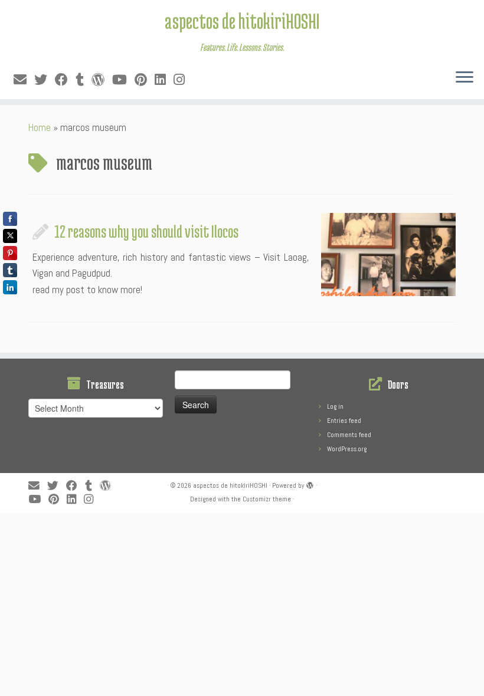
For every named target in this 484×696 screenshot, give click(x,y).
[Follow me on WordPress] (101, 79)
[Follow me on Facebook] (65, 79)
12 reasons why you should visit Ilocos (146, 231)
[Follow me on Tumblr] (83, 79)
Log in (335, 406)
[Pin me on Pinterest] (145, 79)
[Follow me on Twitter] (44, 79)
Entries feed (344, 420)
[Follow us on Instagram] (183, 79)
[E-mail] (24, 79)
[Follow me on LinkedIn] (164, 79)
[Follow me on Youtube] (123, 79)
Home (39, 127)
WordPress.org (347, 449)
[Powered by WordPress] (310, 484)
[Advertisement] (242, 596)
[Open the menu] (464, 78)
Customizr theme (267, 499)
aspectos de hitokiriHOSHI (242, 20)
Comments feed (349, 435)
